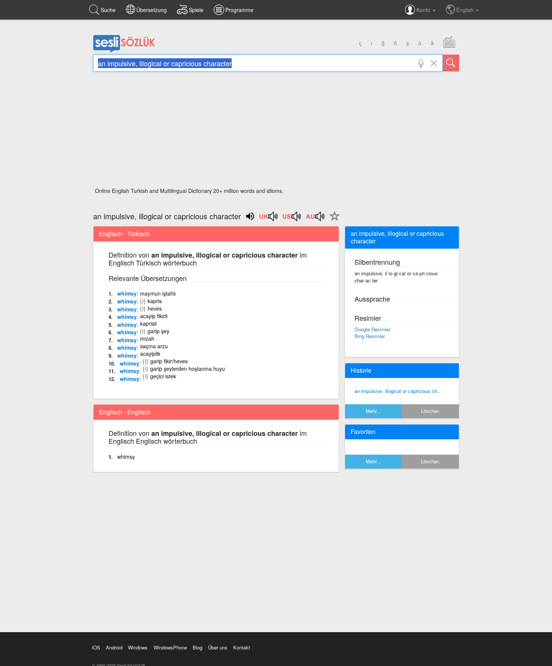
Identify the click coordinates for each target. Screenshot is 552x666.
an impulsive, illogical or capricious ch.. (397, 390)
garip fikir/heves (169, 361)
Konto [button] (424, 10)
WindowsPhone (170, 647)
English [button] (465, 10)
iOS (96, 647)
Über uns (218, 647)
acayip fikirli (153, 316)
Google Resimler (372, 329)
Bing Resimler (369, 336)
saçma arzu (154, 346)
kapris (155, 301)
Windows (138, 647)
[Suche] (451, 63)
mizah (147, 338)
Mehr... (373, 410)
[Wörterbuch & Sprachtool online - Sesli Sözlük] (124, 51)
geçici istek (163, 376)
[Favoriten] (332, 220)
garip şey (158, 331)
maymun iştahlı (158, 293)
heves (155, 308)
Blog (197, 647)
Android (114, 647)
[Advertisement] (276, 131)
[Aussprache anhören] (269, 219)
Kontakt (241, 647)
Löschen (430, 410)
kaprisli (148, 323)
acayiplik (150, 353)
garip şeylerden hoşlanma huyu (187, 368)
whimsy (127, 293)
